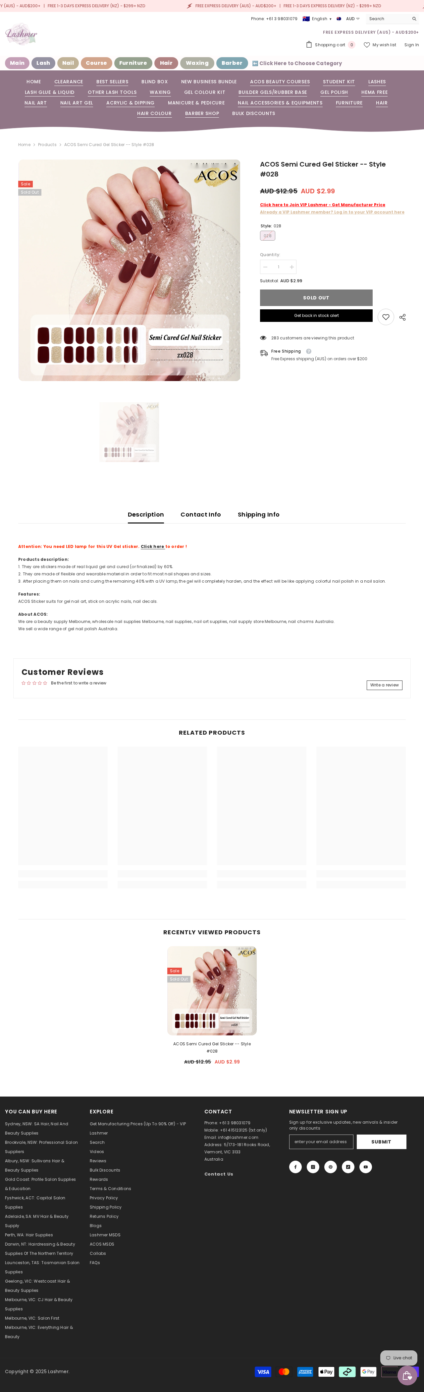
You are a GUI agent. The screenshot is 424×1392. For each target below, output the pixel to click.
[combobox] (387, 19)
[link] (386, 317)
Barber (232, 63)
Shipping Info (259, 514)
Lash (43, 63)
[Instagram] (313, 1167)
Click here (153, 546)
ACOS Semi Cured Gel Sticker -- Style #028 (212, 1047)
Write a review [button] (384, 685)
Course (96, 63)
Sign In (411, 45)
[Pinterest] (330, 1167)
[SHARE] (400, 317)
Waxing (197, 63)
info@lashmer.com (238, 1137)
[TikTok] (348, 1167)
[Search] (392, 19)
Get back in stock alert (316, 315)
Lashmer (58, 1371)
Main (17, 63)
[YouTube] (365, 1167)
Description (146, 514)
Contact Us (219, 1174)
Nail (68, 63)
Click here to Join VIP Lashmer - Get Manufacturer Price (322, 205)
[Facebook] (295, 1167)
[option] (129, 270)
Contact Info (201, 514)
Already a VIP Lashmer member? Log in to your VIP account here (332, 212)
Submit (381, 1142)
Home (24, 144)
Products (47, 144)
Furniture (133, 63)
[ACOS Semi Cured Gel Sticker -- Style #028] (212, 990)
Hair (166, 63)
